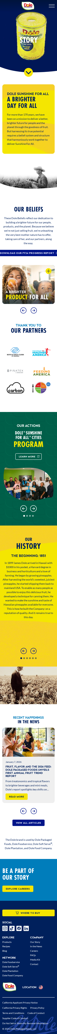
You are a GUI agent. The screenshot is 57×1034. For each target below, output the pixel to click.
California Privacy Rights (14, 1007)
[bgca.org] (15, 352)
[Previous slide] (23, 310)
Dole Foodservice (11, 962)
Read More (16, 796)
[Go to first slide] (33, 310)
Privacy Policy (37, 1007)
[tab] (24, 516)
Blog (4, 950)
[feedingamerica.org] (41, 371)
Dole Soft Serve (10, 966)
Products (7, 942)
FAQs (33, 955)
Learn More (27, 456)
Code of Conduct (36, 1013)
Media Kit (35, 959)
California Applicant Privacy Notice (20, 1002)
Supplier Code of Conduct (15, 1018)
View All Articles (28, 823)
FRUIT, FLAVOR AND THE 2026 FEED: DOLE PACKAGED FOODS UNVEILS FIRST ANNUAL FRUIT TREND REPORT (28, 771)
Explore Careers (18, 889)
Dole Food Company (12, 975)
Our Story (35, 942)
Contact (34, 964)
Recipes (6, 946)
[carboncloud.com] (15, 388)
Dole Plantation (10, 970)
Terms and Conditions (13, 1013)
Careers (34, 950)
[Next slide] (33, 508)
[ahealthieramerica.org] (41, 352)
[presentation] (28, 742)
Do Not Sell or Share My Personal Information (25, 1023)
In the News (36, 946)
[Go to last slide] (23, 508)
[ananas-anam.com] (15, 371)
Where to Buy (30, 913)
